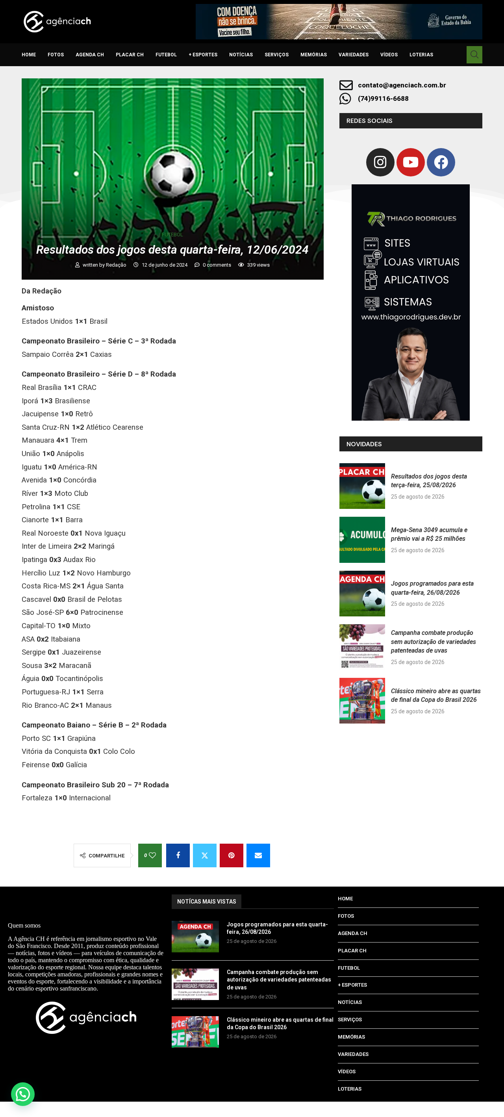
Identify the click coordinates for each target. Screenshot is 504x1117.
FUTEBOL (166, 55)
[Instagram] (380, 162)
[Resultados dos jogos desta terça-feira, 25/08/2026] (362, 486)
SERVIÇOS (277, 55)
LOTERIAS (421, 55)
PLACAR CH (130, 55)
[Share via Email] (258, 855)
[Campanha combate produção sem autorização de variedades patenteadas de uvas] (362, 647)
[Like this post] (152, 855)
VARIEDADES (354, 55)
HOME (29, 55)
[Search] (474, 54)
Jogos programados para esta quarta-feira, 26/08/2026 (277, 928)
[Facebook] (441, 162)
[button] (23, 1094)
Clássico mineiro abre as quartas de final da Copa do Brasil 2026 (280, 1024)
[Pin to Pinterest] (231, 855)
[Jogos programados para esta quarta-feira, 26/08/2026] (362, 593)
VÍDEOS (389, 55)
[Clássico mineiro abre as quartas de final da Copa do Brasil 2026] (362, 701)
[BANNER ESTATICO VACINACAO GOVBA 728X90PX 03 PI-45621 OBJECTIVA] (339, 21)
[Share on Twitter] (205, 855)
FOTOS (56, 55)
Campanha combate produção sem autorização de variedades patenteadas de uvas (433, 641)
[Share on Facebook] (178, 855)
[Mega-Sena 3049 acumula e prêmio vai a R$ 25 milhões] (362, 539)
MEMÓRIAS (313, 55)
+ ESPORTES (203, 55)
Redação (117, 265)
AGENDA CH (90, 55)
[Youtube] (411, 162)
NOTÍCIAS (241, 55)
